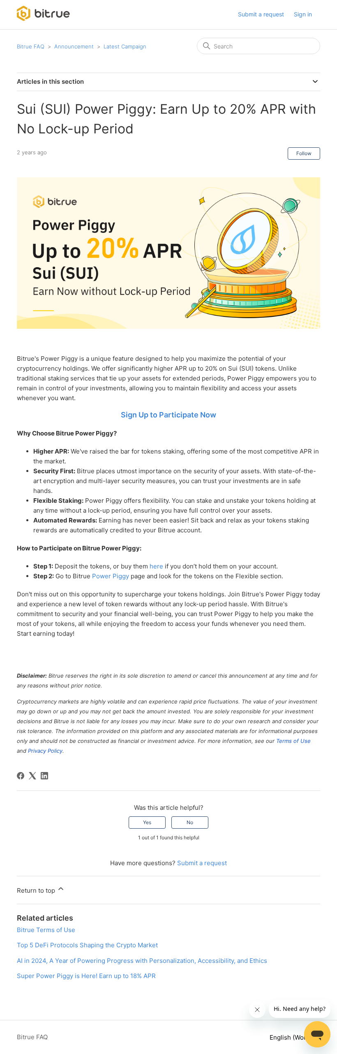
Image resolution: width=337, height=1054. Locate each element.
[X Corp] (32, 775)
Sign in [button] (303, 14)
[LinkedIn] (44, 775)
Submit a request (261, 14)
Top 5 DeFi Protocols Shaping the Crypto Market (87, 945)
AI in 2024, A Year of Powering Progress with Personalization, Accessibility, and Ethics (142, 961)
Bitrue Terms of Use (46, 930)
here (156, 566)
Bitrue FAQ (30, 46)
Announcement (74, 46)
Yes (147, 822)
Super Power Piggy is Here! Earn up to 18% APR (86, 976)
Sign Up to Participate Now (168, 414)
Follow (304, 153)
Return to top (37, 890)
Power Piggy (110, 576)
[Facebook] (20, 775)
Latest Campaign (125, 46)
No (190, 822)
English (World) (292, 1037)
